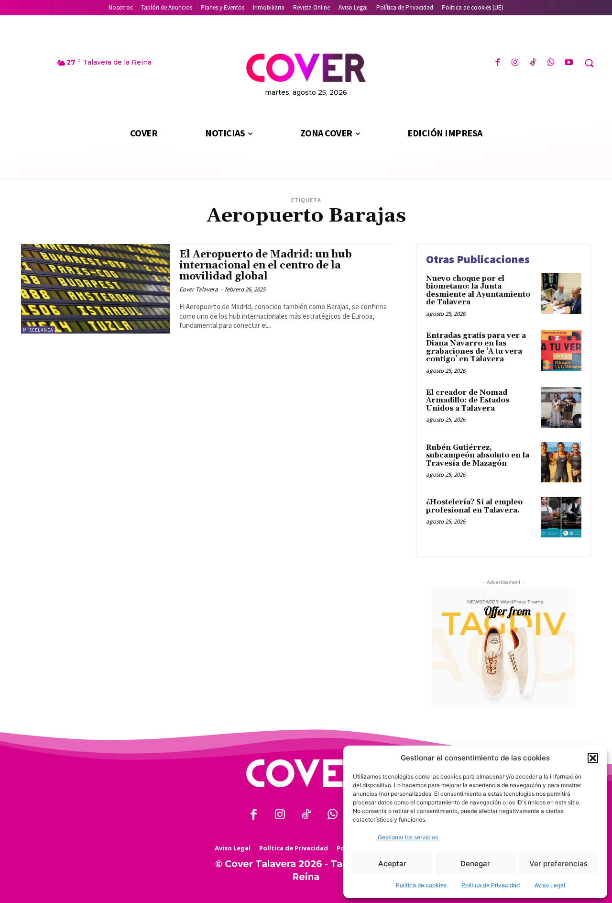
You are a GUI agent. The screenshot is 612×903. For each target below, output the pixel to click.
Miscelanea (38, 330)
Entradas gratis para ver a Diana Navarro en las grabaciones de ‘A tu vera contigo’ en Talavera (476, 347)
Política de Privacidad (490, 885)
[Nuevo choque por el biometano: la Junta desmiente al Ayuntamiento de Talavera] (561, 293)
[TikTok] (532, 62)
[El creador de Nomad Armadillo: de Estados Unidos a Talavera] (561, 407)
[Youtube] (568, 62)
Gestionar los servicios (408, 837)
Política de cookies (421, 885)
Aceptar (392, 863)
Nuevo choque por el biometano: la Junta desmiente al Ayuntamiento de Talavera (478, 290)
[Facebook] (497, 62)
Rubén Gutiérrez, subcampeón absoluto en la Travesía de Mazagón (477, 455)
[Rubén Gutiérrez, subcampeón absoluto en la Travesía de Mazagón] (561, 462)
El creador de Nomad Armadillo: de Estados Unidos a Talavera (467, 400)
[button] (593, 758)
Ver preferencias (558, 863)
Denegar (475, 863)
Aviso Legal (550, 885)
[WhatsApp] (551, 62)
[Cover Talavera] (306, 773)
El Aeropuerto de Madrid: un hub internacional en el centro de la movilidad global (265, 265)
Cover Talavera (198, 289)
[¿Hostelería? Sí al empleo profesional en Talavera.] (561, 517)
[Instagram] (515, 62)
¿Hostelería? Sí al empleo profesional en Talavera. (474, 506)
